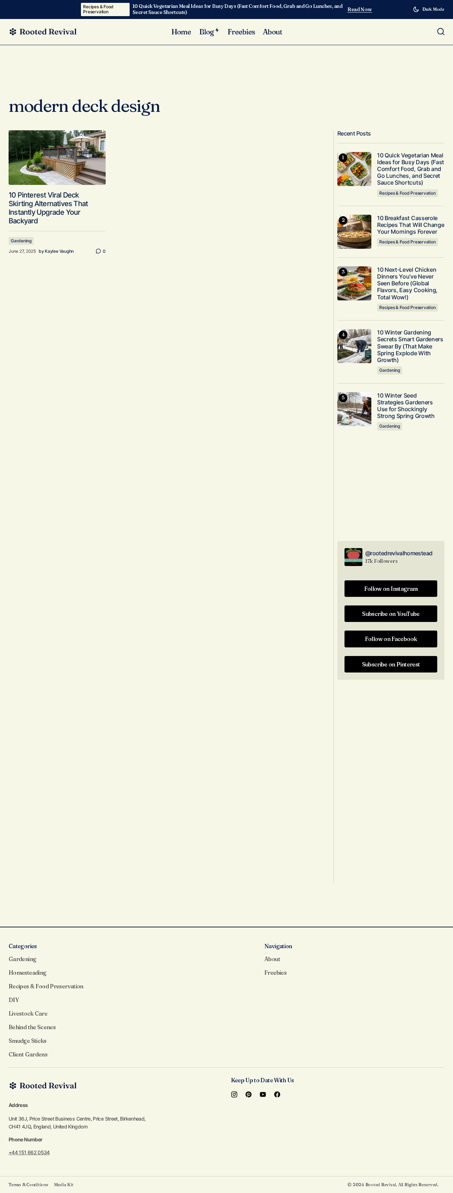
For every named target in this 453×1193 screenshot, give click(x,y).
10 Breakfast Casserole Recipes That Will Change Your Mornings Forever (410, 225)
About (272, 959)
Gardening (21, 240)
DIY (14, 999)
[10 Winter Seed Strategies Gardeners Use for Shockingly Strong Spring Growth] (354, 409)
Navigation (278, 946)
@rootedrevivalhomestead (398, 553)
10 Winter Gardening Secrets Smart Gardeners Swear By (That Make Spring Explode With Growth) (410, 346)
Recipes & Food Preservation (98, 9)
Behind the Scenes (32, 1027)
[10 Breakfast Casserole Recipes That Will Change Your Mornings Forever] (354, 232)
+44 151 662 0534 (29, 1152)
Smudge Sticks (28, 1040)
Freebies (275, 972)
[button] (428, 9)
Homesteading (27, 972)
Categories (23, 946)
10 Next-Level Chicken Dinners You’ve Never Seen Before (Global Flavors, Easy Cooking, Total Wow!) (407, 283)
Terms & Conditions (28, 1184)
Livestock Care (28, 1013)
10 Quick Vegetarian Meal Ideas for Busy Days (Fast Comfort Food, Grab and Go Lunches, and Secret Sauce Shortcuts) (237, 9)
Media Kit (63, 1184)
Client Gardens (28, 1054)
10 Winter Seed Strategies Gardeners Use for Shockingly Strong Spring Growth (406, 406)
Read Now (359, 9)
